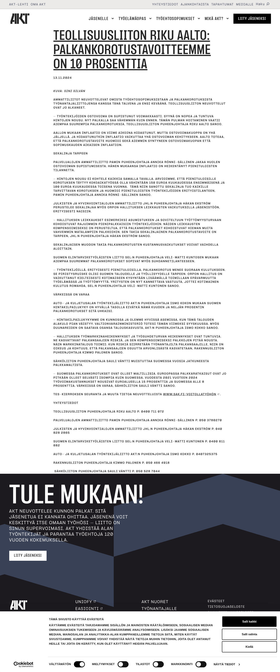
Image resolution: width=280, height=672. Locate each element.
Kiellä (249, 646)
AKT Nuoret (155, 602)
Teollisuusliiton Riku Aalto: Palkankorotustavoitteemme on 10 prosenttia (132, 50)
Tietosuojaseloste (226, 606)
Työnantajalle (159, 609)
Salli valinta (249, 634)
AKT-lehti (18, 4)
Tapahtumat (222, 4)
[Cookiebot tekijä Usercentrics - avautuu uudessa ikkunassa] (23, 664)
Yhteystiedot (165, 4)
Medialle (245, 4)
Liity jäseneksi (252, 18)
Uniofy (83, 602)
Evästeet (216, 601)
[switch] (123, 664)
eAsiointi (87, 609)
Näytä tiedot (224, 664)
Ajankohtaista (195, 4)
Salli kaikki (249, 621)
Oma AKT (38, 4)
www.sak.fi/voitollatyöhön (189, 394)
